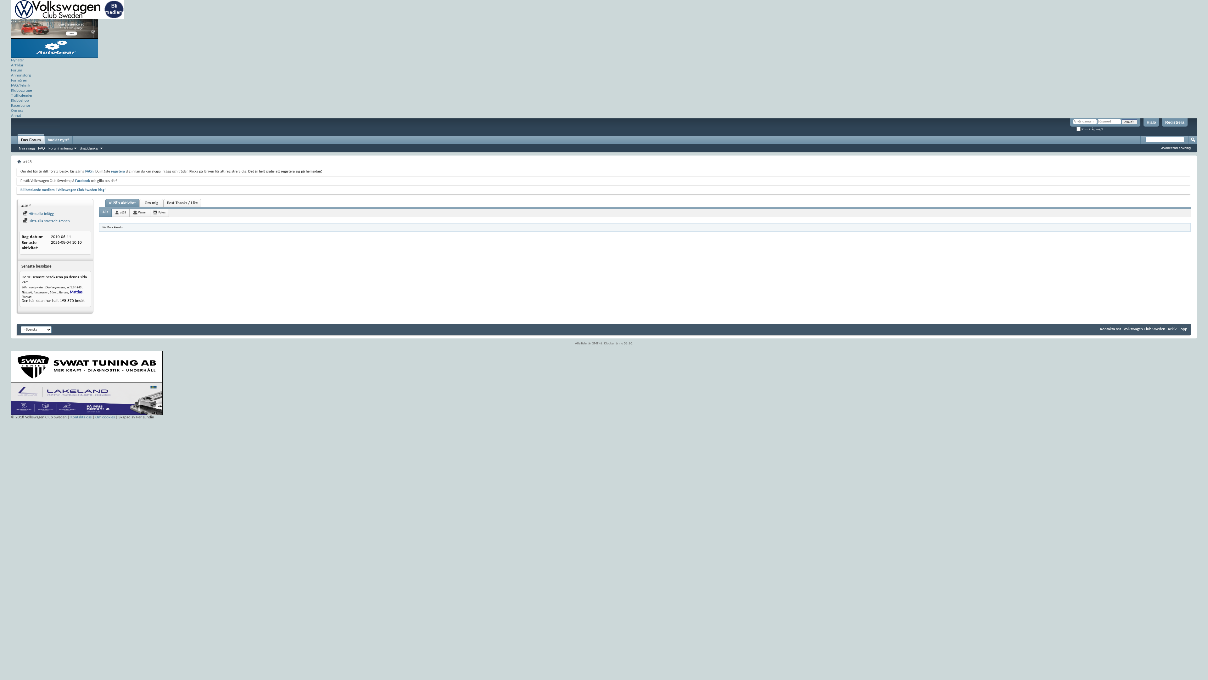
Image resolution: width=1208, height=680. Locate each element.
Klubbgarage (21, 90)
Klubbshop (20, 101)
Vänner (142, 212)
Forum (16, 70)
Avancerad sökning (1176, 148)
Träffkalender (22, 96)
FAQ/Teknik (20, 85)
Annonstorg (21, 75)
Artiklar (17, 65)
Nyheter (17, 60)
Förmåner (19, 80)
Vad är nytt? (58, 140)
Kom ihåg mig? (1092, 129)
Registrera (1174, 122)
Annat (16, 116)
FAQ (41, 148)
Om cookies (105, 417)
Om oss (17, 111)
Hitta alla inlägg (41, 214)
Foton (162, 212)
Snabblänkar (89, 148)
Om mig (151, 203)
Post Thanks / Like (182, 203)
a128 (123, 212)
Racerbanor (21, 106)
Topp (1183, 329)
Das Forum (31, 140)
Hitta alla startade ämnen (49, 221)
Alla (105, 212)
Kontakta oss (1110, 329)
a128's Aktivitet (122, 203)
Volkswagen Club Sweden (1144, 329)
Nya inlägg (27, 148)
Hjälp (1151, 122)
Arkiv (1172, 329)
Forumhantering (60, 148)
